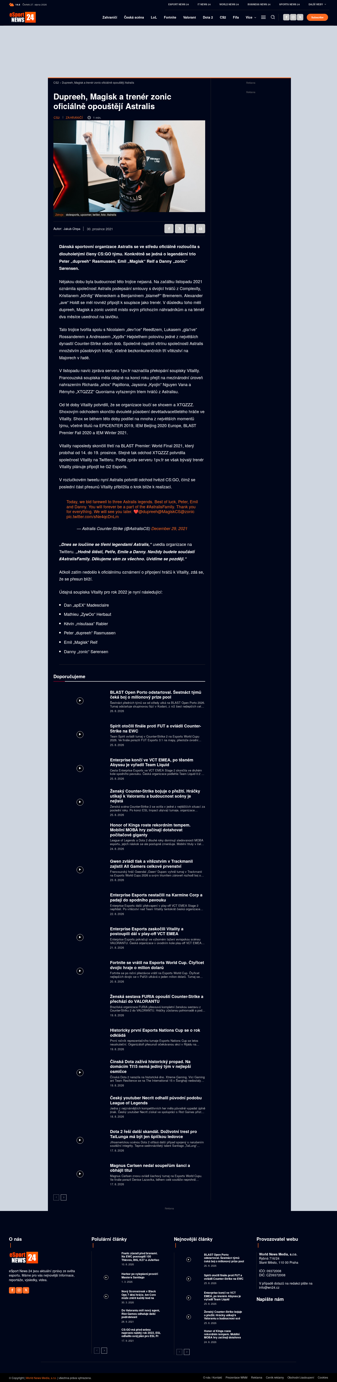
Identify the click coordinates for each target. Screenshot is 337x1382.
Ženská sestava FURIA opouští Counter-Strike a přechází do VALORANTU (156, 998)
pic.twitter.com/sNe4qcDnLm (92, 516)
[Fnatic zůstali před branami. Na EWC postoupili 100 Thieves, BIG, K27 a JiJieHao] (106, 1258)
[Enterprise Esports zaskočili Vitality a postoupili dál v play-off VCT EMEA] (80, 937)
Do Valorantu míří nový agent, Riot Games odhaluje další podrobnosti (141, 1313)
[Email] (190, 228)
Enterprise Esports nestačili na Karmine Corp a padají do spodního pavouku (156, 897)
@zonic (187, 511)
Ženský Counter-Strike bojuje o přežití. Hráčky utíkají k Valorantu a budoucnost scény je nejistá (155, 796)
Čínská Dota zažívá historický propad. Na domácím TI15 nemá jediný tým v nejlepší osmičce (150, 1066)
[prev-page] (56, 1197)
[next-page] (63, 1197)
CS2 (56, 82)
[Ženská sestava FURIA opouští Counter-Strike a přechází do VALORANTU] (80, 1005)
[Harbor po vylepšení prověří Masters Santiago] (106, 1277)
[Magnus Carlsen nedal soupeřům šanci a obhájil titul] (80, 1174)
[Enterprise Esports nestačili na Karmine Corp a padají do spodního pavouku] (80, 903)
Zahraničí (74, 117)
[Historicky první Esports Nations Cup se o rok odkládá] (80, 1038)
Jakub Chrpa (72, 229)
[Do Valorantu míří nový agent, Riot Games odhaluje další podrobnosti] (106, 1315)
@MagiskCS (169, 511)
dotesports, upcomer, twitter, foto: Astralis (91, 214)
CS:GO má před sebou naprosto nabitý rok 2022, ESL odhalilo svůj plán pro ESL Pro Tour (141, 1334)
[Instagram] (293, 17)
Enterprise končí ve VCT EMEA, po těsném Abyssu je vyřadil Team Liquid (151, 762)
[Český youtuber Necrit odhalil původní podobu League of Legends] (80, 1106)
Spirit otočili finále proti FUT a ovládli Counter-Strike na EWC (155, 728)
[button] (272, 16)
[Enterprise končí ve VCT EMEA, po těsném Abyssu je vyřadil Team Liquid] (80, 768)
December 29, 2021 (169, 528)
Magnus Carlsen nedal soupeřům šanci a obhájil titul (150, 1167)
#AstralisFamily (160, 506)
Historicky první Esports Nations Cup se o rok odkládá (155, 1032)
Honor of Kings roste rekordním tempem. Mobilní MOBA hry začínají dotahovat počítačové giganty (150, 830)
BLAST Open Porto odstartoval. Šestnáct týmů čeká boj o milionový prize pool (155, 694)
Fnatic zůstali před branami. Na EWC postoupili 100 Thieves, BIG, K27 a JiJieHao (140, 1256)
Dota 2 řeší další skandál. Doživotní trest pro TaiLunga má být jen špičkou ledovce (153, 1133)
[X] (300, 17)
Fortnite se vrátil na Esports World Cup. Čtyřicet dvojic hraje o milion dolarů (157, 964)
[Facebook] (286, 17)
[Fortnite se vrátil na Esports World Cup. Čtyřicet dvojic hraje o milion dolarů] (80, 971)
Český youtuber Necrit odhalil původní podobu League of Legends (156, 1100)
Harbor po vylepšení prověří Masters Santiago (140, 1275)
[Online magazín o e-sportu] (16, 17)
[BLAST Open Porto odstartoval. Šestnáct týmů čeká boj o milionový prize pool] (80, 700)
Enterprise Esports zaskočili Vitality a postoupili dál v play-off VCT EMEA (146, 931)
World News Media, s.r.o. (41, 1378)
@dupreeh (148, 511)
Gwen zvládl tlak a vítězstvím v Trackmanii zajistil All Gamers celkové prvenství (151, 863)
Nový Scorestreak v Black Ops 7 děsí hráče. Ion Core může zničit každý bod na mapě (139, 1296)
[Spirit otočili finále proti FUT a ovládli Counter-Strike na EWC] (80, 734)
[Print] (200, 228)
